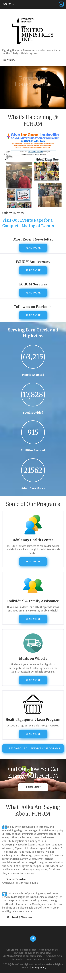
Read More (33, 248)
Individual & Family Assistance (33, 601)
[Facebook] (33, 938)
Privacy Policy (39, 967)
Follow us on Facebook (33, 307)
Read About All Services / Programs (34, 748)
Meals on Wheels (33, 658)
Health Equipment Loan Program (33, 719)
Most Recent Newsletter (33, 239)
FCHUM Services (33, 284)
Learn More (33, 787)
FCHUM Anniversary (33, 262)
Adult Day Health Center (33, 540)
